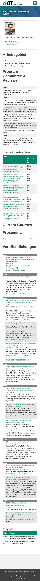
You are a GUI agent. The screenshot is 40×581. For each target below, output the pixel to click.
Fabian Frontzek (29, 177)
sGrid (5, 536)
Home (5, 576)
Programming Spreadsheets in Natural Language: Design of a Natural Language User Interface (20, 390)
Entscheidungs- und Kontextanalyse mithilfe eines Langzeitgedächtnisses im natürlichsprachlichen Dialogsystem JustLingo (13, 178)
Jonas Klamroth (29, 198)
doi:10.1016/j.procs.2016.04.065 (17, 474)
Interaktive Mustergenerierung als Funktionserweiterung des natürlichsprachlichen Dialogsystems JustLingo (13, 215)
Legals (12, 576)
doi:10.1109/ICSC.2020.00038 (16, 293)
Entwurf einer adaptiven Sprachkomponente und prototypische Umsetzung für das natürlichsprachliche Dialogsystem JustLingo (13, 188)
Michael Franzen (29, 207)
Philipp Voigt (29, 168)
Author (28, 159)
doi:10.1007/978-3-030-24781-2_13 (18, 339)
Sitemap (17, 578)
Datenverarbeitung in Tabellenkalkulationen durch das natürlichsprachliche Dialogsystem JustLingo (14, 168)
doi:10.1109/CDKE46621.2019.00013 (18, 319)
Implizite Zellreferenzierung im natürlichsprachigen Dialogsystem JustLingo (13, 206)
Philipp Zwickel (29, 187)
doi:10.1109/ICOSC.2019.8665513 (17, 360)
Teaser (12, 533)
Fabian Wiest (29, 215)
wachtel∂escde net (11, 45)
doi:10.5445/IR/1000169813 (15, 270)
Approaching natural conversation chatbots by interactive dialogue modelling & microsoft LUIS (21, 302)
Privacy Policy (20, 576)
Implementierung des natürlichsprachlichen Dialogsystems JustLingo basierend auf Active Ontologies (14, 198)
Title (5, 157)
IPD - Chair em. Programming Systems (19, 4)
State (33, 158)
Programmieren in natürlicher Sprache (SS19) (18, 239)
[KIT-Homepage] (8, 3)
